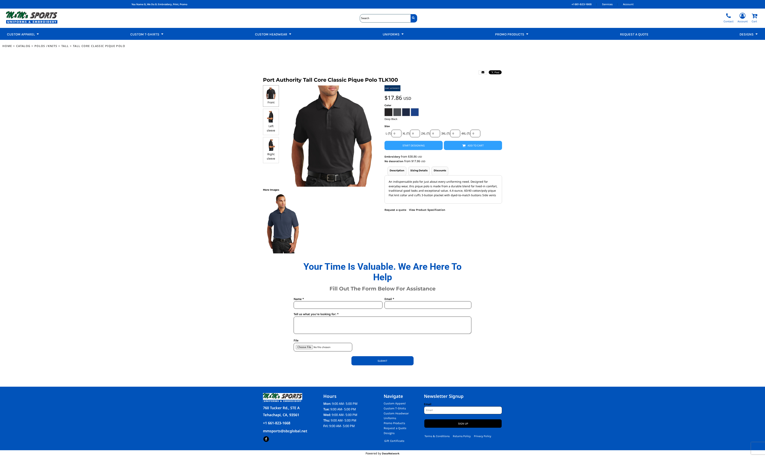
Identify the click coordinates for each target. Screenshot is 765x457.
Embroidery (392, 156)
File (296, 340)
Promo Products (394, 423)
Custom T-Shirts (395, 408)
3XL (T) (445, 133)
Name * (299, 299)
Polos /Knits (45, 46)
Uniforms (390, 418)
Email (427, 404)
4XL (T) (465, 133)
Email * (389, 299)
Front (271, 102)
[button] (23, 34)
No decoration (393, 161)
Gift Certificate (394, 441)
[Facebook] (266, 439)
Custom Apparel (395, 403)
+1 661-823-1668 (582, 4)
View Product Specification (427, 210)
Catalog (23, 46)
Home (7, 46)
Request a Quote (395, 428)
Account (628, 4)
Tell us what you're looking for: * (316, 314)
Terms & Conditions (437, 436)
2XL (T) (425, 133)
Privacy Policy (482, 436)
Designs (389, 433)
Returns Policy (462, 436)
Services (607, 4)
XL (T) (406, 133)
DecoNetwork (390, 453)
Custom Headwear (396, 413)
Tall (65, 46)
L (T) (388, 133)
